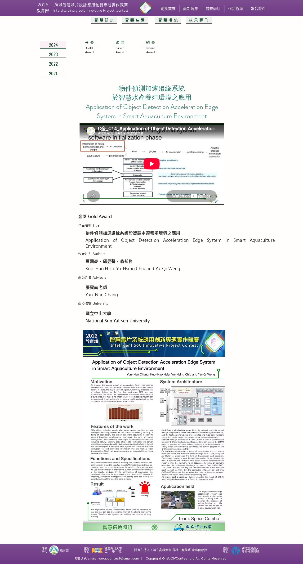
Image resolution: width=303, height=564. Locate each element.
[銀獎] (120, 52)
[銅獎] (150, 52)
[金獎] (89, 52)
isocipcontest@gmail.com (118, 558)
